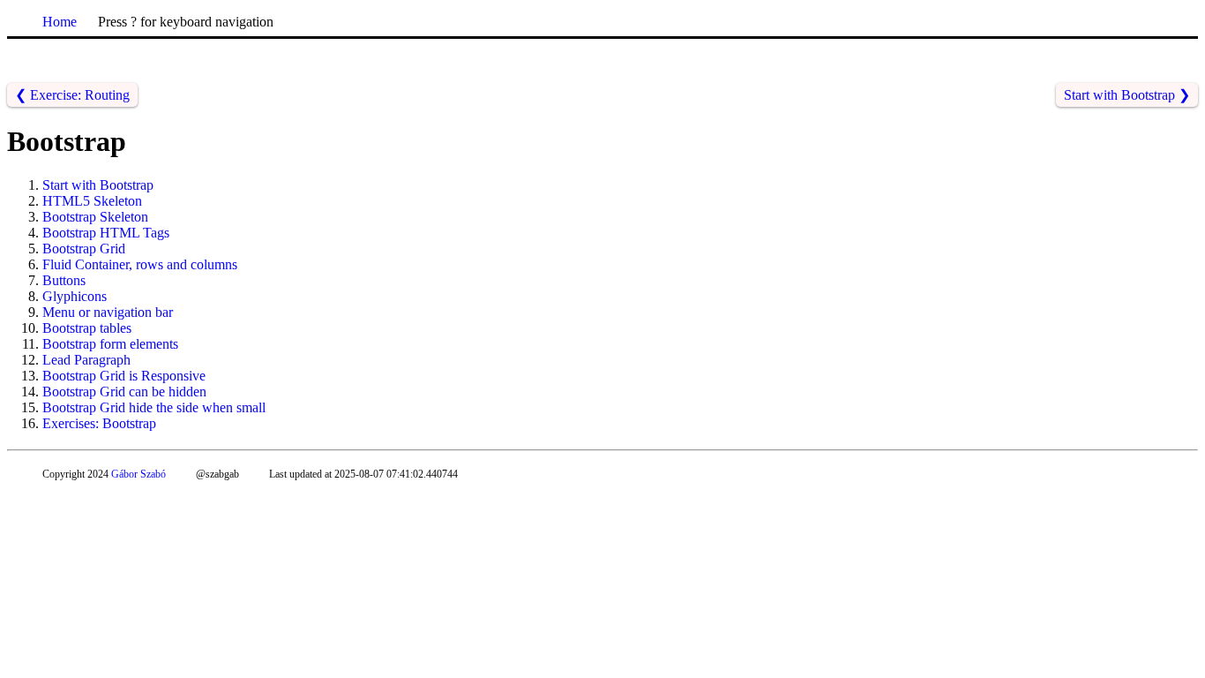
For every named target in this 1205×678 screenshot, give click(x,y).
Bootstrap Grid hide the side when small (154, 407)
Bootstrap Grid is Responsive (124, 375)
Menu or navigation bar (107, 312)
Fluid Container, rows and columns (139, 264)
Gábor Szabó (138, 474)
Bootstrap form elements (110, 343)
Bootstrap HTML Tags (105, 232)
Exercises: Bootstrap (99, 423)
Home (59, 21)
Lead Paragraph (86, 359)
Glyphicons (74, 296)
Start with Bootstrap (97, 184)
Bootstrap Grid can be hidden (124, 391)
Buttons (64, 280)
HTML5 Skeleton (92, 200)
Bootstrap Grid (83, 248)
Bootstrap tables (86, 327)
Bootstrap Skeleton (95, 216)
